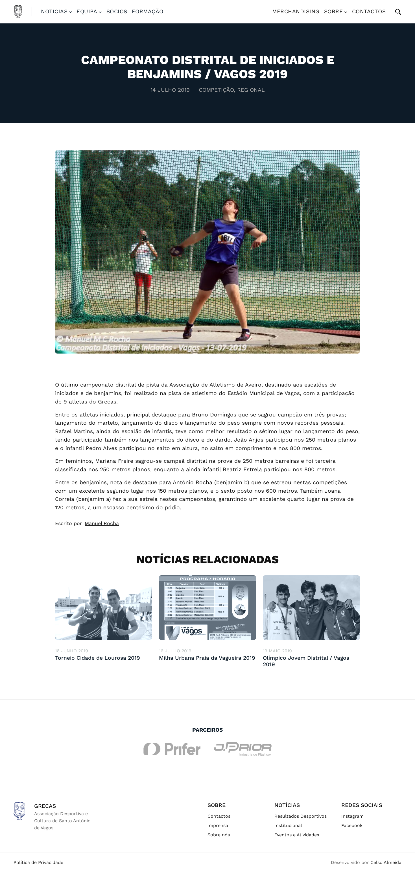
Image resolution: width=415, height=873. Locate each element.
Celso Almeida (385, 862)
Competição (216, 90)
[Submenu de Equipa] (100, 11)
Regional (251, 90)
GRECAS (45, 806)
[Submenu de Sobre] (346, 11)
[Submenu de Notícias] (70, 11)
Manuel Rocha (102, 523)
